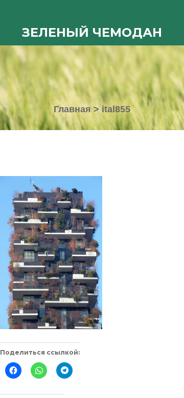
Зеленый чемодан (92, 32)
